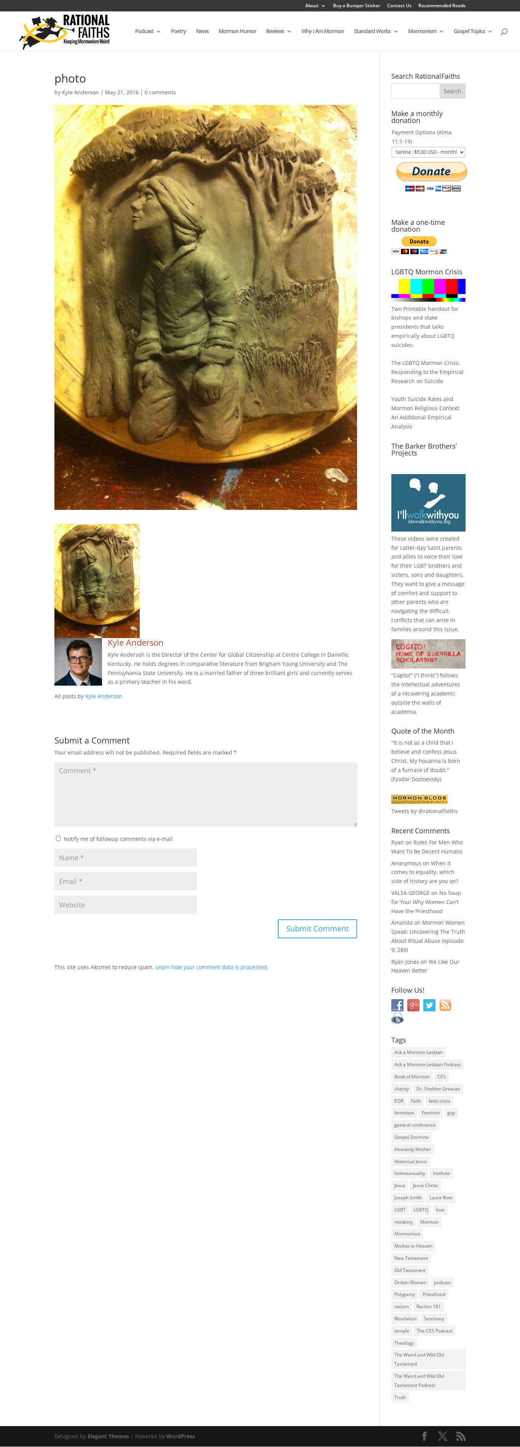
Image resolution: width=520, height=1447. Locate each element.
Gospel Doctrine (411, 1137)
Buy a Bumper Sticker (356, 6)
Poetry (178, 32)
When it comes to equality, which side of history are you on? (424, 872)
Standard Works (372, 32)
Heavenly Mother (412, 1149)
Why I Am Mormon (322, 32)
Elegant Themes (108, 1436)
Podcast (144, 32)
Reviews (275, 32)
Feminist (431, 1113)
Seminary (434, 1318)
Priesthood (434, 1294)
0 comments (160, 92)
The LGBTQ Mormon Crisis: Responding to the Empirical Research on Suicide (427, 372)
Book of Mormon (412, 1076)
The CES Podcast (434, 1331)
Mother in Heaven (413, 1246)
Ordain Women (410, 1282)
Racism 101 (428, 1306)
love (440, 1210)
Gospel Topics (469, 32)
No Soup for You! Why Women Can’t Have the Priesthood (426, 902)
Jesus (399, 1185)
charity (401, 1089)
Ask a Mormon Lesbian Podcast (427, 1064)
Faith (416, 1101)
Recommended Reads (442, 6)
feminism (404, 1113)
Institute (441, 1173)
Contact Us (399, 6)
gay (451, 1113)
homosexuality (409, 1173)
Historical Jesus (410, 1161)
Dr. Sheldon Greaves (438, 1089)
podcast (442, 1282)
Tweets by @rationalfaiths (424, 811)
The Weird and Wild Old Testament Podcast (419, 1380)
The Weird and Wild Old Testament (419, 1359)
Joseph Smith (408, 1197)
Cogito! (402, 675)
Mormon (429, 1222)
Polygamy (404, 1294)
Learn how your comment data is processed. (211, 967)
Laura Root (440, 1197)
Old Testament (410, 1270)
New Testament (411, 1258)
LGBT (420, 565)
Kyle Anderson (80, 92)
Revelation (405, 1318)
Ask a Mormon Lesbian (418, 1052)
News (202, 32)
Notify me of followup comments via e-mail (118, 838)
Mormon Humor (237, 32)
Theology (404, 1343)
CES (441, 1076)
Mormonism (422, 32)
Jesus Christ (425, 1185)
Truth (400, 1397)
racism (401, 1306)
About (312, 6)
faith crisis (439, 1101)
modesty (403, 1222)
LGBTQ (420, 1210)
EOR (398, 1101)
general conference (415, 1125)
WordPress (180, 1436)
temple (401, 1331)
